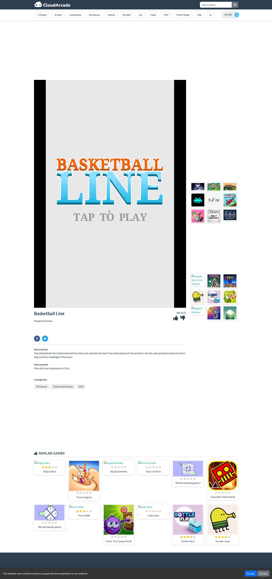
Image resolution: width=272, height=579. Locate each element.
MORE (228, 14)
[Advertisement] (136, 50)
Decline (263, 573)
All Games (41, 386)
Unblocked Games (63, 386)
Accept (251, 573)
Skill (81, 386)
